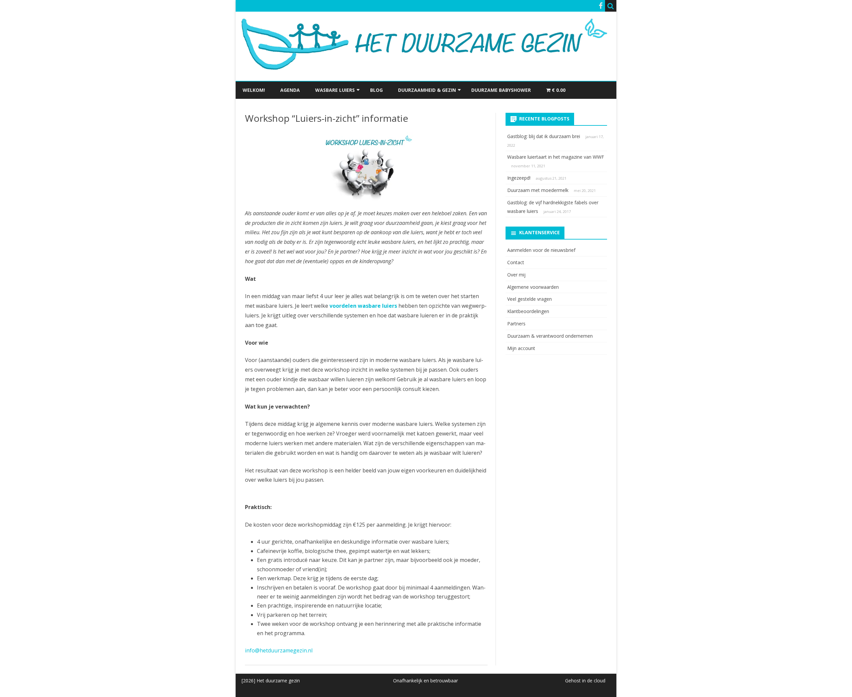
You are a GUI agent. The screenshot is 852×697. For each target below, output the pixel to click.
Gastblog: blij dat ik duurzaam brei (543, 136)
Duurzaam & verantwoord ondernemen (550, 336)
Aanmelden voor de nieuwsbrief (541, 250)
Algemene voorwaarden (533, 287)
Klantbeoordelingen (528, 311)
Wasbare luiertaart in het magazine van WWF (555, 157)
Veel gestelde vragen (529, 299)
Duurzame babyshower (501, 90)
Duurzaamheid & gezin (427, 90)
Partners (516, 323)
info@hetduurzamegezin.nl (279, 650)
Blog (376, 90)
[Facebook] (601, 5)
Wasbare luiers (335, 90)
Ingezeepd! (519, 178)
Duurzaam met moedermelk (537, 190)
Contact (515, 262)
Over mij (516, 274)
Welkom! (254, 90)
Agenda (290, 90)
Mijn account (521, 348)
